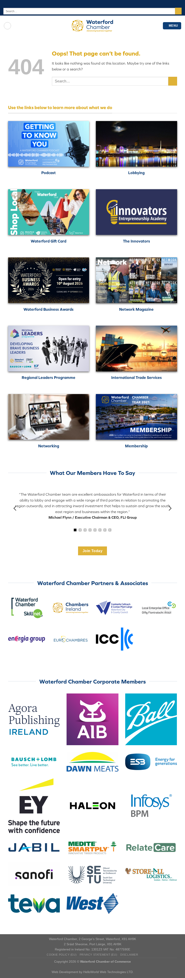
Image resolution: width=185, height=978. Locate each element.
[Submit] (178, 11)
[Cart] (7, 25)
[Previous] (15, 508)
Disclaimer (129, 954)
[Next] (170, 508)
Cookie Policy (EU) (61, 954)
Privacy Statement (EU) (98, 954)
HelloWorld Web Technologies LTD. (108, 972)
